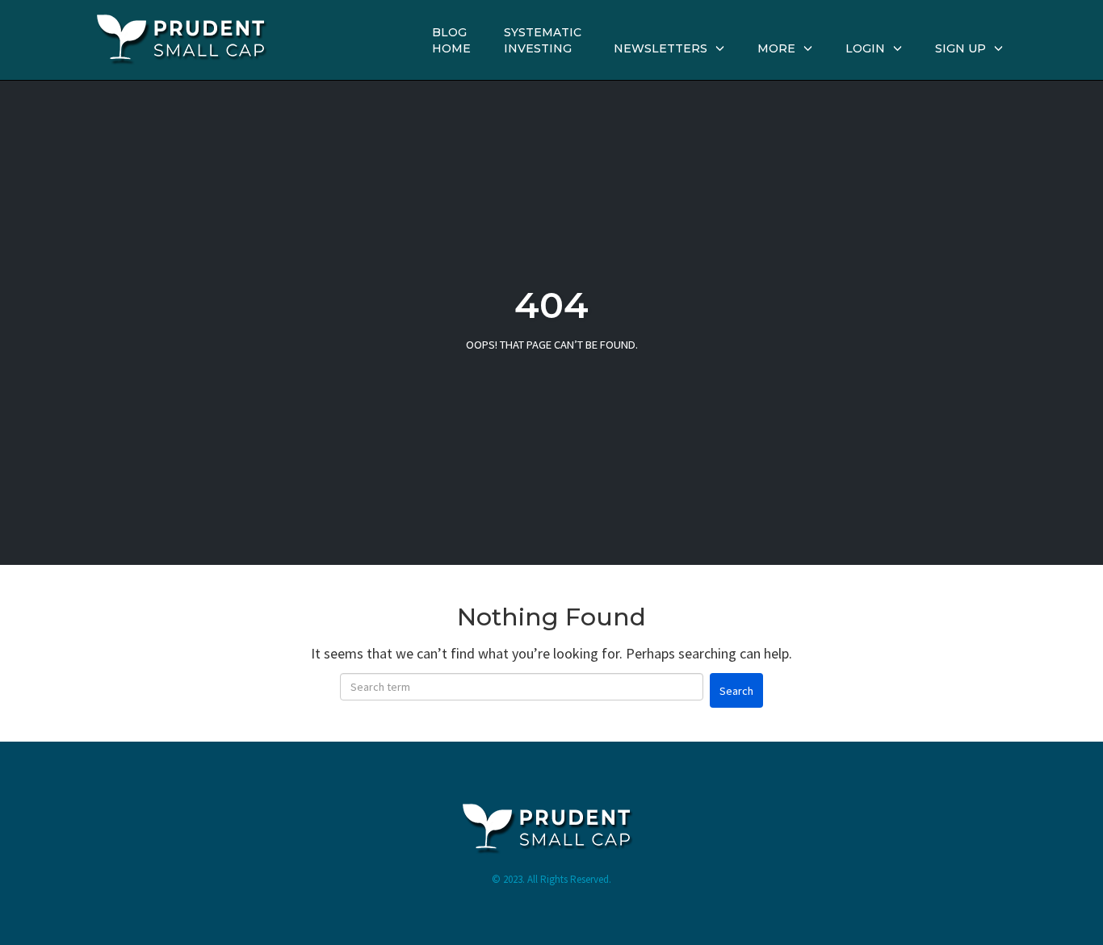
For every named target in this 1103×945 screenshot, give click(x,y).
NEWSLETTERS (660, 48)
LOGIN (865, 48)
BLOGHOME (451, 40)
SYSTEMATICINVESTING (542, 40)
